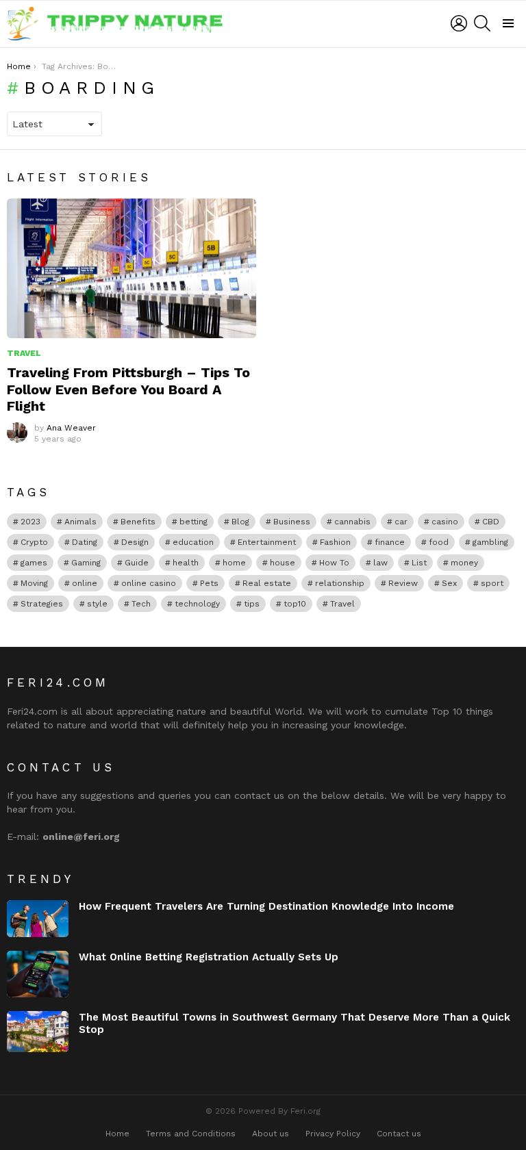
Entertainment (267, 542)
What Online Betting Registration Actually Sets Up (208, 957)
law (380, 562)
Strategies (42, 604)
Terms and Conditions (191, 1133)
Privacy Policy (332, 1133)
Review (403, 583)
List (419, 562)
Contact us (399, 1133)
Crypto (34, 542)
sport (492, 583)
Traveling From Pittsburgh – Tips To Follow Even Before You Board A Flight (128, 388)
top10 (295, 604)
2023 (30, 521)
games (34, 562)
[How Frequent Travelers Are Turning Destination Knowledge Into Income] (37, 918)
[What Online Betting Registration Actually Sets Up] (37, 974)
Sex (449, 583)
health (186, 562)
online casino (148, 583)
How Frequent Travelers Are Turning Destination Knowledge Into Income (266, 906)
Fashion (335, 542)
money (464, 562)
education (193, 542)
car (401, 521)
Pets (209, 583)
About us (270, 1133)
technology (197, 604)
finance (390, 542)
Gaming (86, 562)
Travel (24, 353)
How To (334, 562)
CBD (490, 521)
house (282, 562)
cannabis (352, 521)
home (234, 562)
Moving (34, 583)
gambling (490, 542)
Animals (80, 521)
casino (444, 521)
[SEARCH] (482, 23)
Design (135, 542)
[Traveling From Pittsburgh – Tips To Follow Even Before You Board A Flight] (131, 269)
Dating (84, 542)
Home (117, 1133)
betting (193, 521)
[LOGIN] (459, 23)
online (84, 583)
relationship (339, 583)
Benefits (138, 521)
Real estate (266, 583)
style (97, 604)
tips (252, 604)
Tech (141, 604)
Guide (137, 562)
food (439, 542)
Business (291, 521)
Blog (240, 521)
